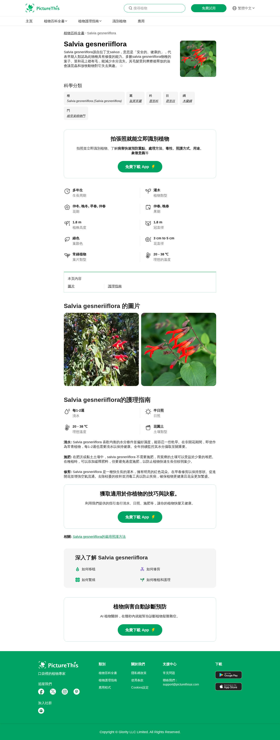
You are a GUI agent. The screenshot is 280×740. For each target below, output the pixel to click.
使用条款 (137, 680)
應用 (141, 21)
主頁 (29, 21)
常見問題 (169, 673)
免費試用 (209, 8)
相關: (95, 537)
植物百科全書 (74, 33)
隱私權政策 (138, 673)
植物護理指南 (108, 680)
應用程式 (105, 687)
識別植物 (119, 21)
